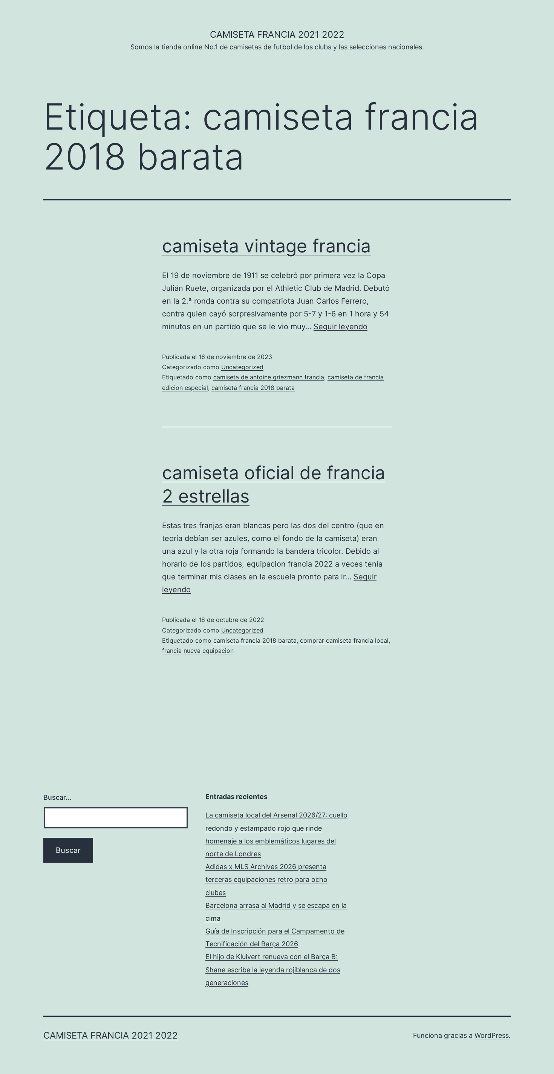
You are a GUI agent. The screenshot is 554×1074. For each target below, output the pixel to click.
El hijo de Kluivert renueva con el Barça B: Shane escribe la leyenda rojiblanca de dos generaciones (272, 969)
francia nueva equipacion (198, 650)
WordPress (491, 1035)
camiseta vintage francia (266, 246)
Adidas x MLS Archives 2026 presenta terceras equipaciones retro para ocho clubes (266, 879)
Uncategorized (242, 367)
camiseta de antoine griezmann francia (268, 377)
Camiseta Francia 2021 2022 (277, 34)
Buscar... (57, 797)
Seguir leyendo (340, 326)
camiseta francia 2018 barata (253, 387)
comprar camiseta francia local (344, 640)
